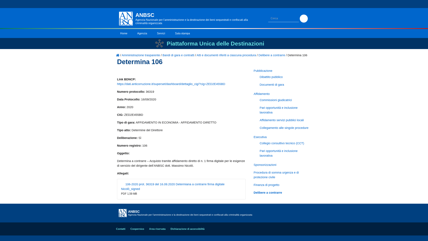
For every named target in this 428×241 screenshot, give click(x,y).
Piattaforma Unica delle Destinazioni (215, 43)
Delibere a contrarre (268, 192)
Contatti (120, 228)
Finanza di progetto (266, 185)
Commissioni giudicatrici (276, 100)
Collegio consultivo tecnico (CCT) (282, 143)
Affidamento (262, 94)
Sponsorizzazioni (265, 165)
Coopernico (137, 228)
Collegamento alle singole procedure (284, 128)
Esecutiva (260, 137)
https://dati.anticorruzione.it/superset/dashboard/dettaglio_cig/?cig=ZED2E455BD (171, 84)
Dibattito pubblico (271, 77)
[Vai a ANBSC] (117, 55)
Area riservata (157, 228)
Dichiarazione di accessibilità (187, 228)
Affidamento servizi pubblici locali (282, 120)
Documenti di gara (272, 84)
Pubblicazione (263, 70)
